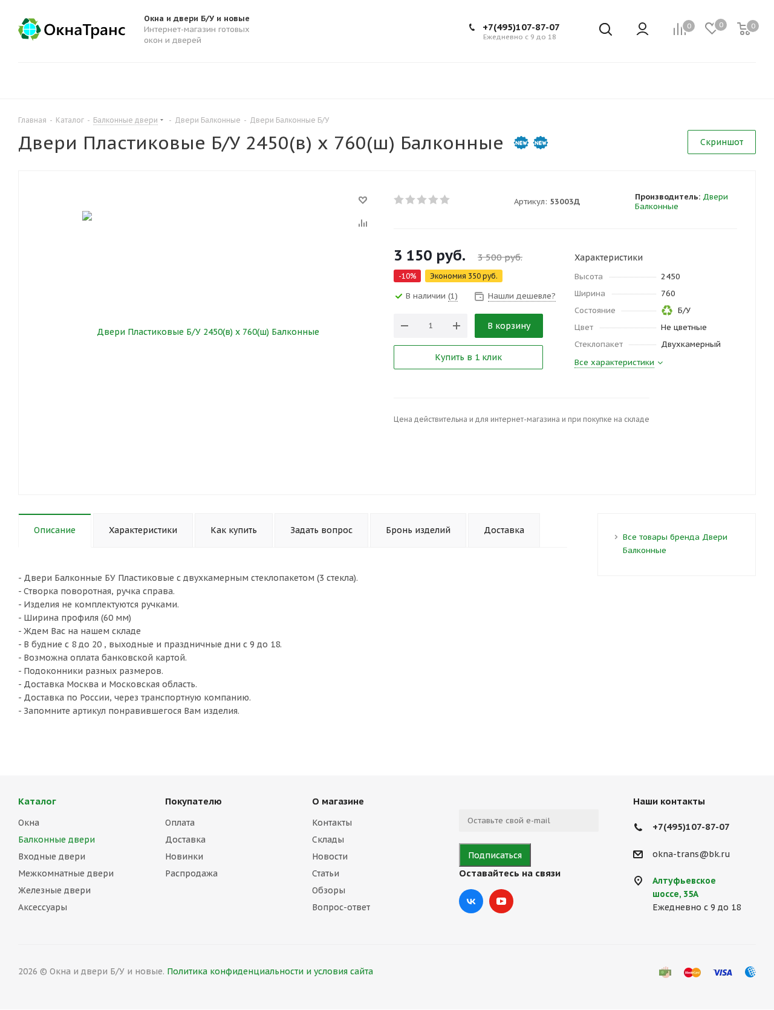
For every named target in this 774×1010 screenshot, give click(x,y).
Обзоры (328, 890)
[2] (411, 199)
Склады (328, 839)
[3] (422, 199)
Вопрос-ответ (341, 907)
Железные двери (54, 890)
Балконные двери (56, 839)
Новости (330, 856)
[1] (399, 199)
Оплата (180, 822)
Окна (28, 822)
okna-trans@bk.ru (691, 854)
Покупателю (193, 801)
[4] (434, 199)
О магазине (338, 801)
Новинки (184, 856)
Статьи (325, 873)
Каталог (37, 801)
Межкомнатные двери (66, 873)
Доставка (185, 839)
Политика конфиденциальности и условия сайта (270, 971)
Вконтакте (471, 901)
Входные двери (51, 856)
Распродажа (191, 873)
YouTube (501, 901)
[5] (445, 199)
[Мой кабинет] (642, 30)
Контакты (332, 822)
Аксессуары (42, 907)
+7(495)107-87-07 (521, 27)
